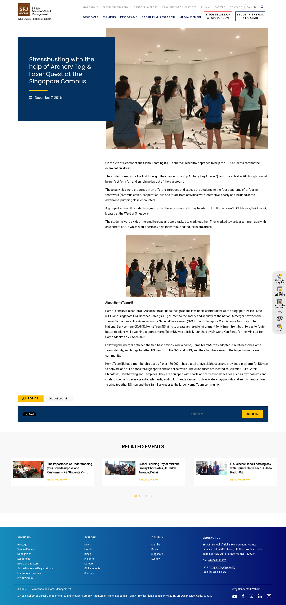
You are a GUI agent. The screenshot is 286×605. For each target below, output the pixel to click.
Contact (236, 7)
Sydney (155, 558)
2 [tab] (140, 492)
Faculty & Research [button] (158, 17)
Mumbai (156, 544)
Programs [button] (129, 17)
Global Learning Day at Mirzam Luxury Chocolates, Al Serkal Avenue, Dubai (159, 468)
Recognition (24, 554)
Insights (89, 558)
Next (283, 473)
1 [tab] (136, 492)
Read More (55, 480)
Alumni (205, 7)
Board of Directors (28, 563)
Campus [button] (109, 17)
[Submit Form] (263, 7)
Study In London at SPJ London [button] (218, 16)
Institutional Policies (29, 573)
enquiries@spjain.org (222, 567)
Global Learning (59, 398)
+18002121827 (217, 560)
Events (88, 549)
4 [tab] (150, 492)
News (87, 544)
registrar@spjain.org (214, 571)
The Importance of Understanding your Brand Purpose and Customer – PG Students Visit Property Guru (69, 468)
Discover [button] (91, 17)
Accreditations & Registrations (35, 568)
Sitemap (89, 573)
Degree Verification (116, 7)
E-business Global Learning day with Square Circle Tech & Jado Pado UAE (251, 468)
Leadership (23, 558)
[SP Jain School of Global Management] (35, 11)
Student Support (146, 7)
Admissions (90, 7)
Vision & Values (26, 549)
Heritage (22, 544)
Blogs (87, 554)
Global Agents (92, 568)
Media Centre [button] (190, 17)
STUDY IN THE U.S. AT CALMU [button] (250, 16)
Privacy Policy (25, 577)
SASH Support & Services (179, 7)
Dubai (154, 549)
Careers (219, 7)
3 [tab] (145, 492)
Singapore (157, 554)
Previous (2, 473)
